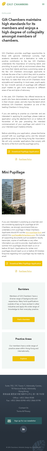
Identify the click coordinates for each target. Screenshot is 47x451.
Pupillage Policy (25, 159)
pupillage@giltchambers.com (23, 235)
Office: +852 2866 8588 (23, 398)
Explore (23, 359)
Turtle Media (36, 447)
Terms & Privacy (23, 411)
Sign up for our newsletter (25, 421)
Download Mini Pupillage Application (25, 264)
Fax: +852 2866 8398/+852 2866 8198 (23, 400)
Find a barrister (23, 319)
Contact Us (23, 408)
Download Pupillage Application (25, 152)
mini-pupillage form (34, 232)
